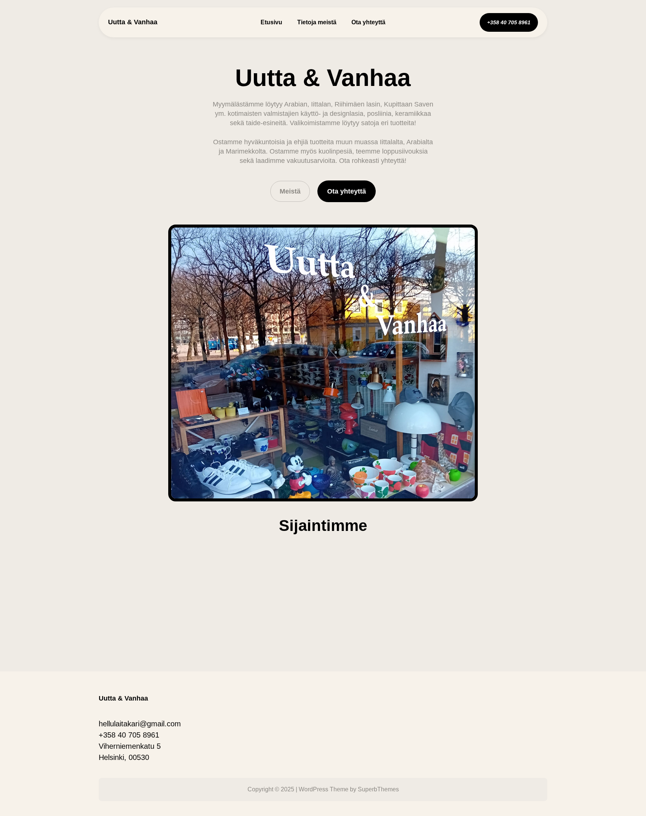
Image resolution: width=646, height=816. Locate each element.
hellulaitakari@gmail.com (140, 724)
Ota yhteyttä (346, 191)
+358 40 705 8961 (129, 735)
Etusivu (271, 22)
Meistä (290, 191)
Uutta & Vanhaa (132, 22)
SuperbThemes (378, 789)
